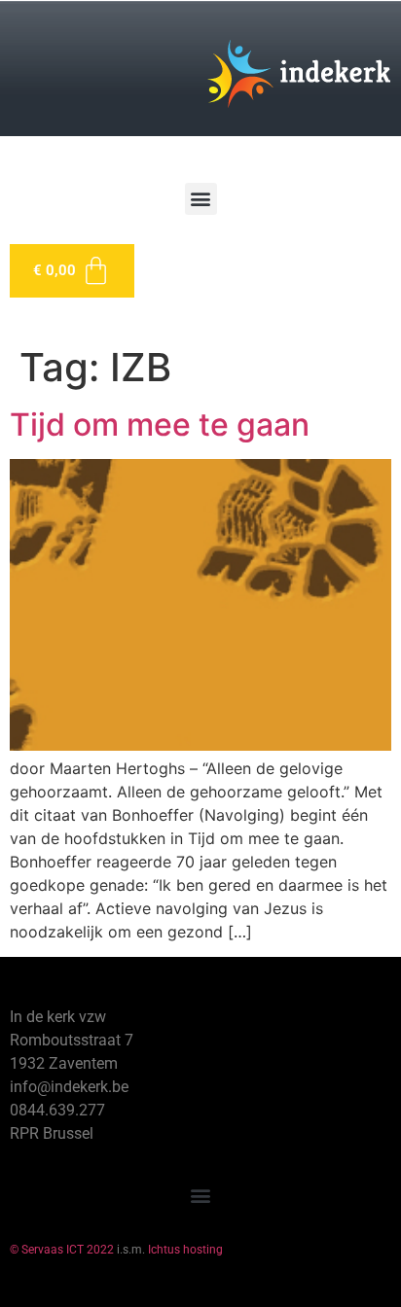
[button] (201, 199)
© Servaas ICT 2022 (62, 1249)
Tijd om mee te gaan (160, 424)
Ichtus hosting (185, 1249)
